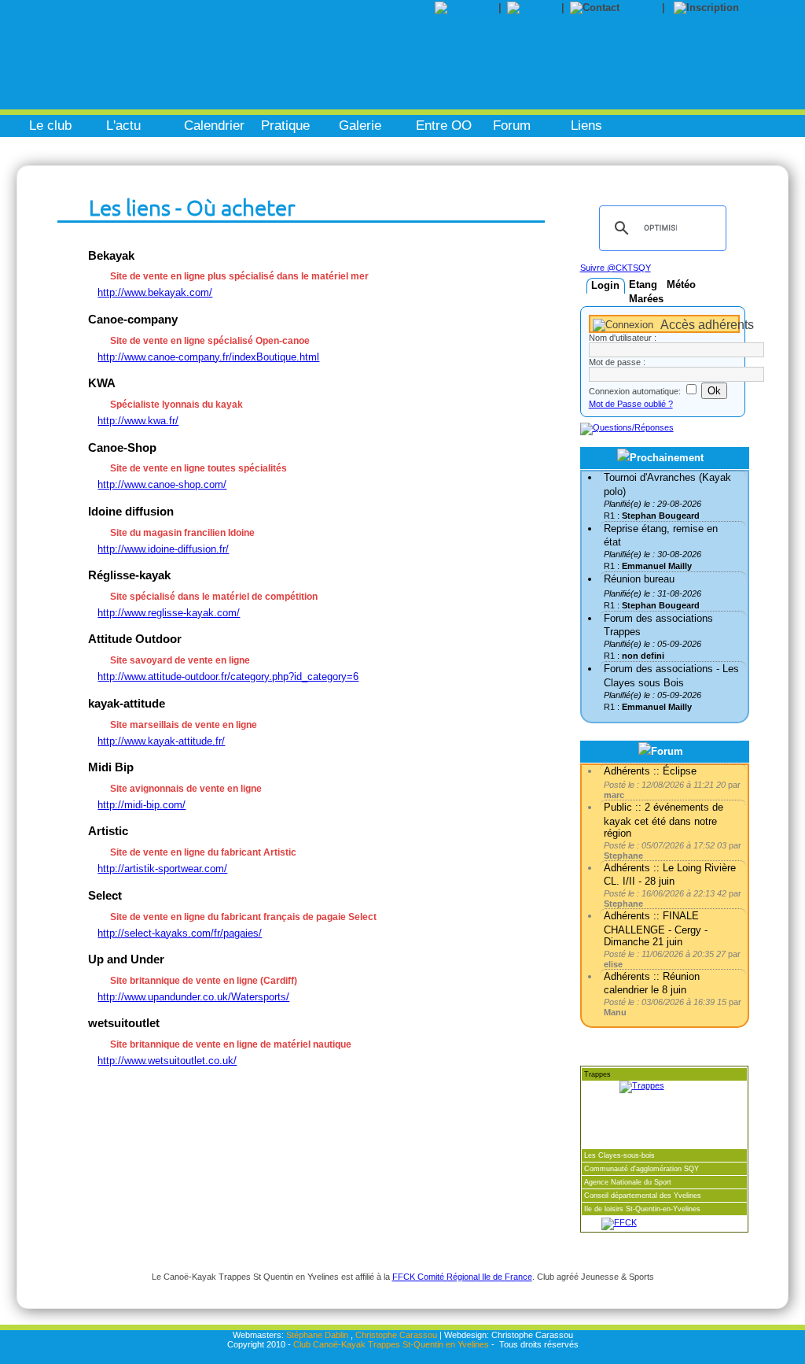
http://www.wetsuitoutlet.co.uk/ (167, 1060)
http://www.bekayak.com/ (154, 292)
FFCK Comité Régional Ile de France (462, 1276)
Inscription (770, 7)
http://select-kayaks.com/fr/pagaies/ (179, 933)
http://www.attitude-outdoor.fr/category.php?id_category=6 (227, 676)
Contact (643, 7)
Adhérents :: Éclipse (650, 771)
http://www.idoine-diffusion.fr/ (163, 549)
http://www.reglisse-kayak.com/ (168, 613)
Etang (643, 284)
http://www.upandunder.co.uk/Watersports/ (193, 997)
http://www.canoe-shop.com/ (161, 484)
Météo (681, 284)
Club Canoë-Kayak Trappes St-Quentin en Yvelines (391, 1344)
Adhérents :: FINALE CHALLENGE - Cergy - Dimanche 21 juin (656, 928)
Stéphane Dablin (317, 1335)
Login (605, 285)
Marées (646, 299)
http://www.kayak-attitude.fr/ (161, 741)
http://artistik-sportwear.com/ (162, 868)
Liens (586, 125)
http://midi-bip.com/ (141, 805)
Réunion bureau (639, 579)
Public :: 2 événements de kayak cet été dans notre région (663, 819)
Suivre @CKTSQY (615, 267)
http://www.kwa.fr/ (137, 421)
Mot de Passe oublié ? (631, 403)
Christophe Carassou (396, 1335)
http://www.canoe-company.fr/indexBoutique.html (208, 357)
